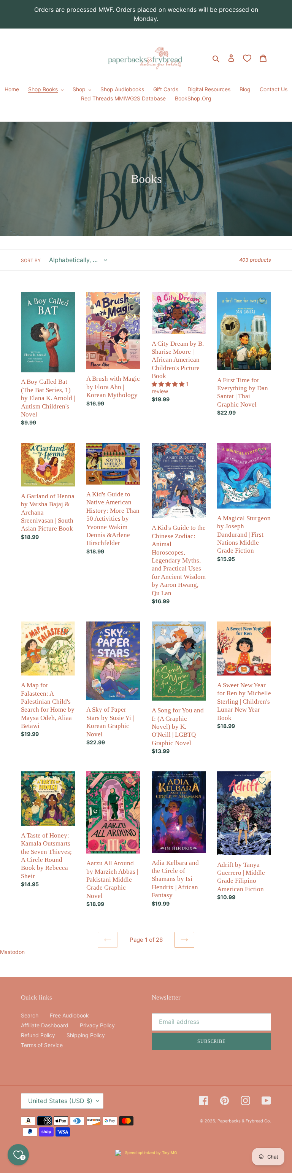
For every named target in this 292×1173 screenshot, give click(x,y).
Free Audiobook (69, 1015)
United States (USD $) (60, 1101)
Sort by (31, 260)
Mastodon (12, 952)
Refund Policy (38, 1035)
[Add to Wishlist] (66, 301)
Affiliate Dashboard (44, 1025)
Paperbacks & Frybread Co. (244, 1121)
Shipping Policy (86, 1035)
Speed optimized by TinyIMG (150, 1152)
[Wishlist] (247, 58)
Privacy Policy (97, 1025)
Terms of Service (42, 1045)
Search (29, 1015)
